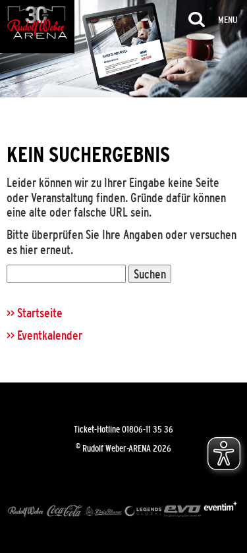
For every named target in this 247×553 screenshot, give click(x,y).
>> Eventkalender (44, 335)
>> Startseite (35, 312)
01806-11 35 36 (147, 429)
